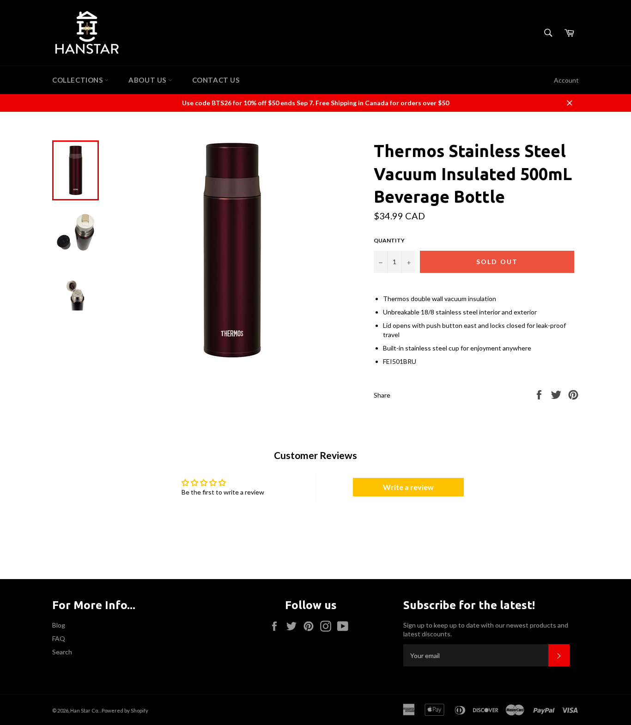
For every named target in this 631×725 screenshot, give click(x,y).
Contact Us (216, 80)
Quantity (389, 240)
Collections (78, 80)
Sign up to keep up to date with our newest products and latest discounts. (485, 629)
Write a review (408, 487)
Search (62, 652)
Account (566, 80)
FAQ (58, 638)
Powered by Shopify (125, 710)
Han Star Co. (85, 710)
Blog (58, 625)
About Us (148, 80)
